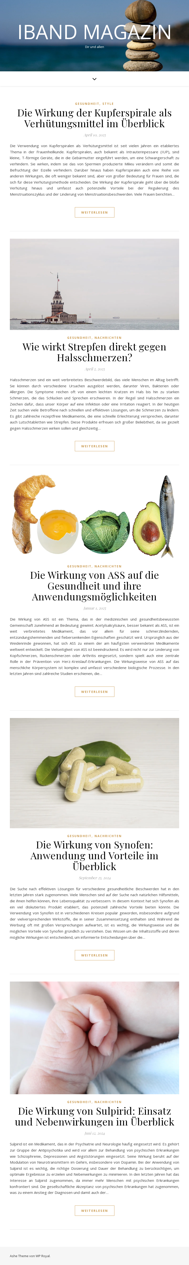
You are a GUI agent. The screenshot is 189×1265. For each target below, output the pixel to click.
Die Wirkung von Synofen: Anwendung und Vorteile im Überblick (95, 855)
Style (108, 104)
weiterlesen (94, 212)
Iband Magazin (94, 31)
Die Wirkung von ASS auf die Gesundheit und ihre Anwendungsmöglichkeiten (94, 585)
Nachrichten (108, 338)
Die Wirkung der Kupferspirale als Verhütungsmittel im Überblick (94, 118)
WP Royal (43, 1256)
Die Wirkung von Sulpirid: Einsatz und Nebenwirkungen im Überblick (94, 1116)
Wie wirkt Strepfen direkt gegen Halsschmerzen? (95, 352)
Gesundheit (87, 104)
